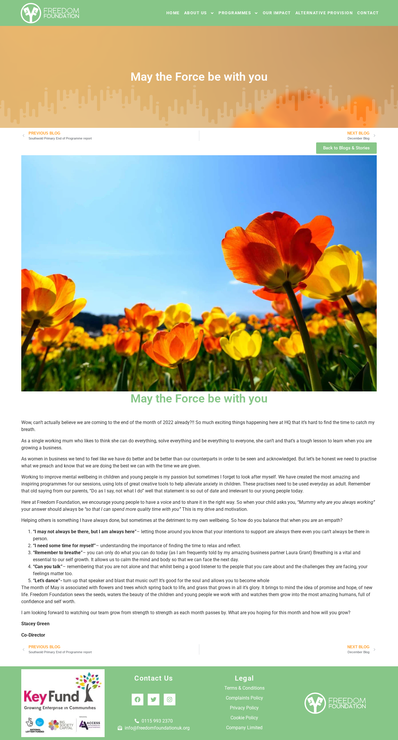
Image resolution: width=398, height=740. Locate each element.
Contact (368, 12)
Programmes (235, 12)
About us (195, 12)
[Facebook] (137, 699)
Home (173, 12)
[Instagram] (169, 699)
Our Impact (277, 12)
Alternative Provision (324, 12)
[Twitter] (153, 699)
